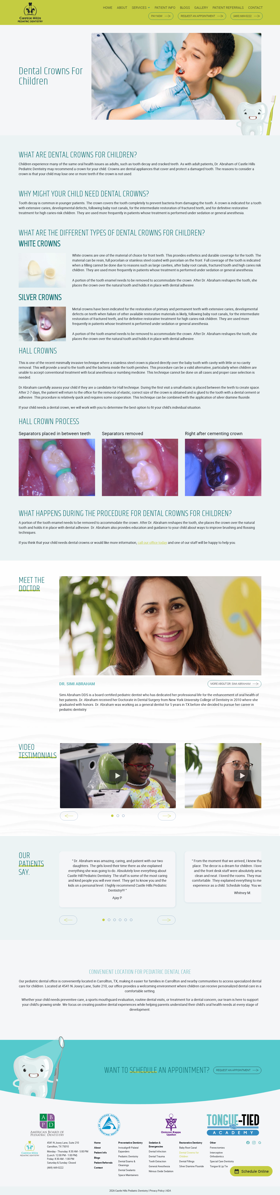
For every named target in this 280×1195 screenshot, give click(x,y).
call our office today (152, 542)
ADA (168, 1190)
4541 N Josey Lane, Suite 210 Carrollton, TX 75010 (63, 1144)
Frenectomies (217, 1147)
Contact (98, 1167)
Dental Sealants (126, 1170)
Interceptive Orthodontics (217, 1154)
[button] (141, 7)
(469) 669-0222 (55, 1167)
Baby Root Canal (188, 1147)
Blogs (97, 1157)
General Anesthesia (159, 1166)
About (97, 1147)
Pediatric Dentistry (128, 1156)
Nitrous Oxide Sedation (161, 1171)
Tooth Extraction (157, 1161)
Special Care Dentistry (222, 1161)
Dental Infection (157, 1151)
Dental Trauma (157, 1156)
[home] (30, 12)
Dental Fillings (186, 1161)
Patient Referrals (103, 1162)
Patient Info (100, 1152)
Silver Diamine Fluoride (191, 1166)
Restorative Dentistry (190, 1142)
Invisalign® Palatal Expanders (128, 1149)
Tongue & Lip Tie (219, 1166)
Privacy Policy (157, 1190)
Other (213, 1142)
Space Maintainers (128, 1175)
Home (97, 1142)
